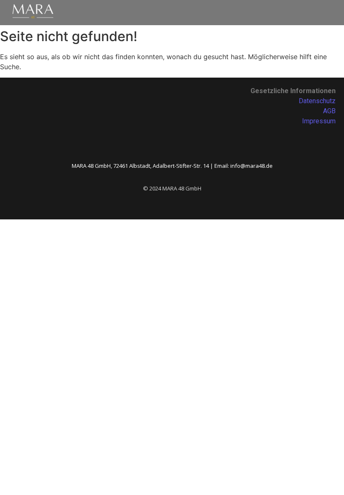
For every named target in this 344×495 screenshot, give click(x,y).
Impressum (319, 121)
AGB (329, 111)
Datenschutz (317, 101)
